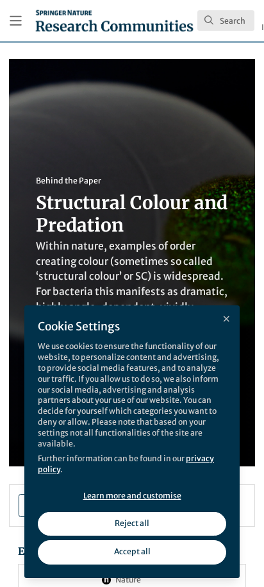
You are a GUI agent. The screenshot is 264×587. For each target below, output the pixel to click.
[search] (225, 20)
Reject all (132, 523)
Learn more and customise (132, 495)
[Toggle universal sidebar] (15, 21)
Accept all (132, 551)
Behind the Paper (68, 180)
